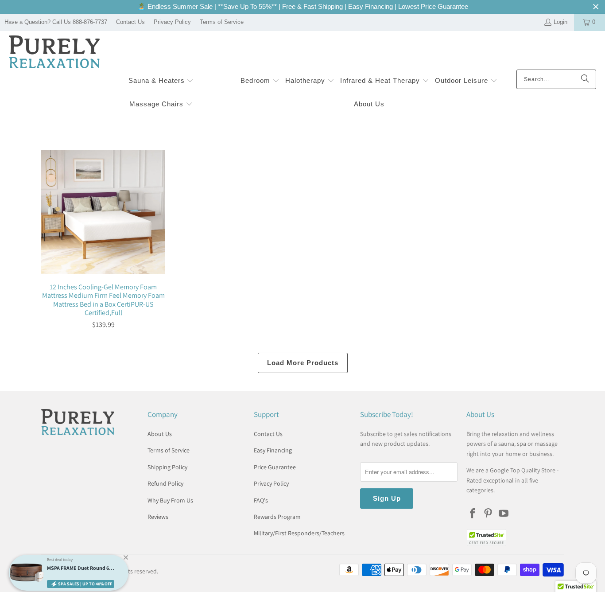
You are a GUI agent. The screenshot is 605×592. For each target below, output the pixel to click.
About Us (159, 434)
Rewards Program (277, 517)
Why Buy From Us (170, 500)
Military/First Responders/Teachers (299, 533)
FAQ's (261, 500)
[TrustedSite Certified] (486, 538)
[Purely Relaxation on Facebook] (473, 513)
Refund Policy (165, 483)
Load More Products (302, 362)
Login (560, 22)
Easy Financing (273, 450)
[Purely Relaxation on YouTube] (503, 513)
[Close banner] (596, 7)
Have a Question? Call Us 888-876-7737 (55, 22)
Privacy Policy (172, 22)
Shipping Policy (167, 467)
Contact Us (130, 22)
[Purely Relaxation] (54, 52)
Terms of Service (222, 22)
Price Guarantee (275, 467)
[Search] (585, 79)
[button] (161, 81)
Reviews (157, 517)
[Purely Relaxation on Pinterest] (488, 513)
